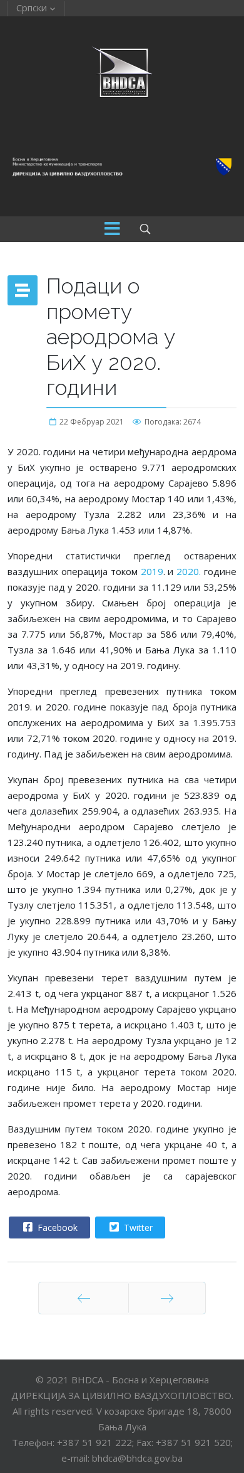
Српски (31, 7)
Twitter (137, 1227)
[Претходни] (83, 1298)
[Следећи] (167, 1298)
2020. (188, 571)
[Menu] (112, 229)
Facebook (56, 1227)
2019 (152, 571)
